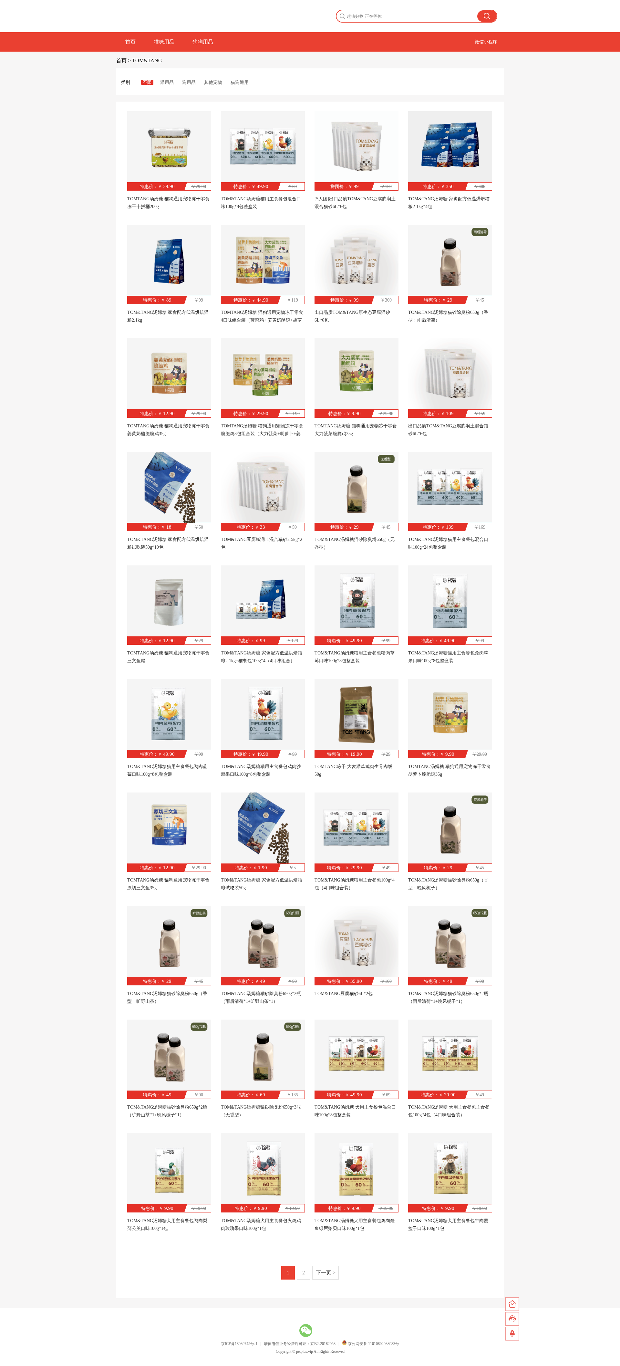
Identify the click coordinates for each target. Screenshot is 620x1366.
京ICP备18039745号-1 (239, 1343)
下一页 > (326, 1272)
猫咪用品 (164, 42)
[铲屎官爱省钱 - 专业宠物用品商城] (145, 16)
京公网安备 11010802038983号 (373, 1343)
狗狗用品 (202, 42)
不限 (147, 82)
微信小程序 (486, 41)
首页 (130, 42)
